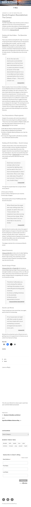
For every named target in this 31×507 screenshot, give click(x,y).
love (19, 443)
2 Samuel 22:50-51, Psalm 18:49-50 (16, 301)
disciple (5, 443)
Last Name (5, 472)
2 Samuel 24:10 (21, 182)
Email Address (7, 459)
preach (20, 446)
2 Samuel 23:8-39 (6, 253)
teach (25, 446)
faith (10, 443)
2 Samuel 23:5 (21, 330)
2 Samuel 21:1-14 (22, 28)
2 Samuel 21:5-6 (20, 82)
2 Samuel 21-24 (6, 21)
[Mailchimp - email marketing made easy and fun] (23, 483)
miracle (11, 446)
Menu (16, 7)
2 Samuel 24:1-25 (14, 30)
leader (14, 443)
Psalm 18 (15, 268)
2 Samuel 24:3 (16, 154)
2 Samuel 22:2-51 (6, 268)
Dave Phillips (18, 13)
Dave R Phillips (10, 2)
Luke (23, 443)
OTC (5, 359)
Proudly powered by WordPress (9, 503)
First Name (5, 465)
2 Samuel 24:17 (21, 225)
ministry (5, 446)
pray (5, 361)
